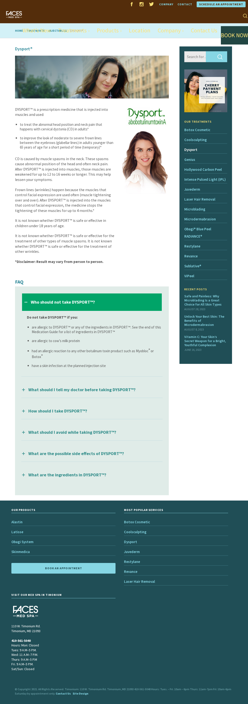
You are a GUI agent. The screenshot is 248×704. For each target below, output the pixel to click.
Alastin (17, 522)
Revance (191, 256)
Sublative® (192, 266)
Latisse (17, 532)
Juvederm (192, 189)
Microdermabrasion (200, 219)
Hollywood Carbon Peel (203, 169)
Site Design (80, 693)
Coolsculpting (195, 139)
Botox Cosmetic (197, 129)
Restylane (192, 246)
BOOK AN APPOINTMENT (63, 568)
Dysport (190, 149)
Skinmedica (20, 551)
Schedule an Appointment (221, 4)
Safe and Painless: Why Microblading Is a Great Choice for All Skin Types (203, 300)
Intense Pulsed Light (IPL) (205, 179)
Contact (185, 4)
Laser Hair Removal (199, 199)
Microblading (194, 209)
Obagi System (22, 541)
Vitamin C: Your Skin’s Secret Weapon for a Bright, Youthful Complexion (205, 341)
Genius (189, 159)
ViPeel (189, 276)
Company (166, 4)
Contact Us (63, 693)
